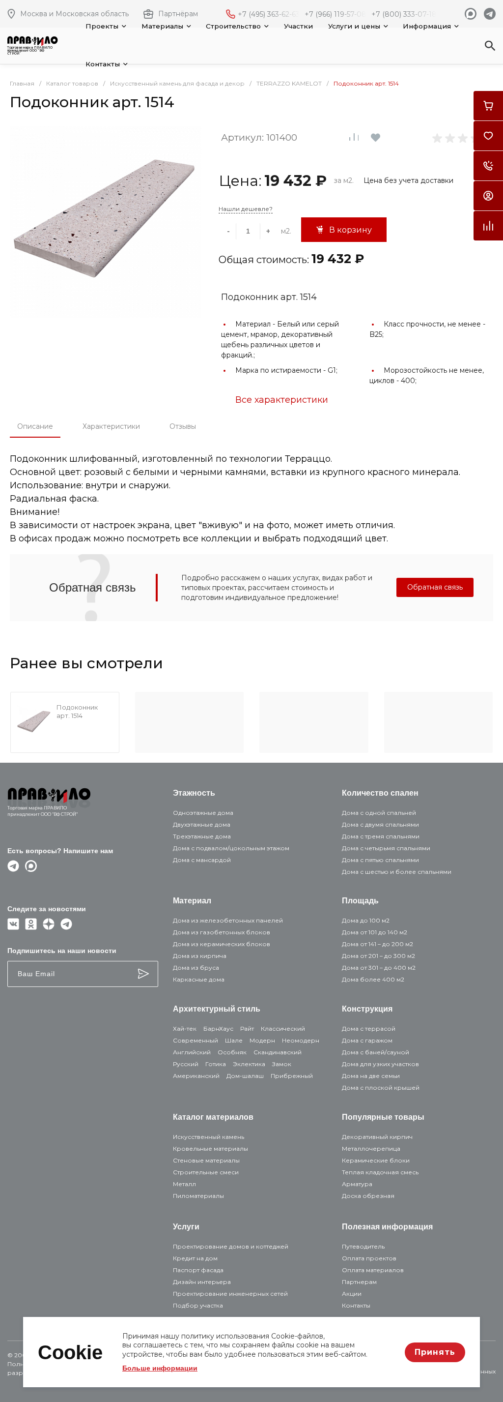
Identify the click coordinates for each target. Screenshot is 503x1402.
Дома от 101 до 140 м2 (374, 932)
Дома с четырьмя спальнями (386, 848)
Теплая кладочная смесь (380, 1172)
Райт (247, 1028)
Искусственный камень (208, 1136)
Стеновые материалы (206, 1160)
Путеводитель (363, 1246)
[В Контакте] (13, 927)
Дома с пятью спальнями (380, 860)
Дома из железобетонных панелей (228, 920)
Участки (298, 26)
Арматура (357, 1184)
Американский (196, 1075)
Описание (35, 426)
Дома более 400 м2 (373, 979)
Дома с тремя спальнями (380, 836)
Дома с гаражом (367, 1040)
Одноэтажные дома (203, 812)
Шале (234, 1040)
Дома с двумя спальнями (380, 824)
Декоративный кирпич (377, 1136)
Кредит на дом (195, 1258)
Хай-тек (184, 1028)
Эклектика (249, 1064)
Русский (185, 1064)
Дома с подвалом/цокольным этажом (231, 848)
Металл (184, 1184)
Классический (283, 1028)
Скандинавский (277, 1052)
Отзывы (182, 426)
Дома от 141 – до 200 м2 (377, 944)
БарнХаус (218, 1028)
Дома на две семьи (371, 1075)
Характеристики (111, 426)
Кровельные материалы (210, 1148)
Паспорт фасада (198, 1270)
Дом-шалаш (245, 1075)
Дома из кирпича (199, 955)
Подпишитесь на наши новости (61, 951)
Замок (281, 1064)
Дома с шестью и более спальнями (396, 871)
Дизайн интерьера (202, 1281)
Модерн (262, 1040)
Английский (192, 1052)
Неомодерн (300, 1040)
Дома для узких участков (380, 1064)
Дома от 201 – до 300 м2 (378, 955)
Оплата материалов (373, 1270)
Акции (352, 1293)
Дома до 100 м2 (366, 920)
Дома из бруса (196, 967)
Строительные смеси (206, 1172)
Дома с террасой (368, 1028)
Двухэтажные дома (201, 824)
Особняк (232, 1052)
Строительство (233, 26)
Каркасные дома (198, 979)
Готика (215, 1064)
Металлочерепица (371, 1148)
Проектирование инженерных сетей (230, 1293)
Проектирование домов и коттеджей (230, 1246)
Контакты (102, 64)
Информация (427, 26)
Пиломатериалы (198, 1195)
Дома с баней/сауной (375, 1052)
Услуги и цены (354, 26)
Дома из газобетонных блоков (221, 932)
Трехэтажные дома (202, 836)
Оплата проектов (369, 1258)
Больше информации (159, 1368)
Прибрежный (292, 1075)
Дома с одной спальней (379, 812)
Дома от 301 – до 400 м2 (379, 967)
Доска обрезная (368, 1195)
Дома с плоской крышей (380, 1087)
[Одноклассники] (31, 927)
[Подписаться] (143, 974)
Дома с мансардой (202, 860)
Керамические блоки (376, 1160)
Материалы (162, 26)
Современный (195, 1040)
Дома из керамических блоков (221, 944)
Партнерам (359, 1281)
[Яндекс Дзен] (49, 927)
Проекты (101, 26)
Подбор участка (198, 1305)
